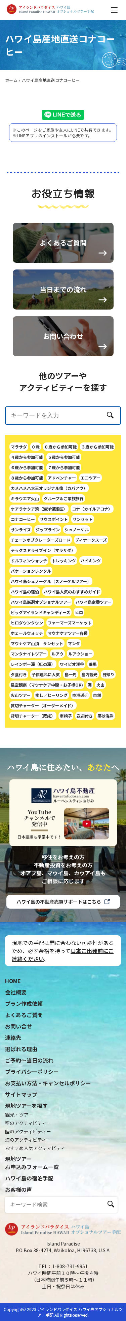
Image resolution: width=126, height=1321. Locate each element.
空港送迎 (80, 695)
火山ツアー (21, 695)
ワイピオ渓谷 (72, 664)
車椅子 (66, 716)
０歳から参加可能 (60, 446)
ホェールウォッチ (27, 633)
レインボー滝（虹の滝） (33, 664)
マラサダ (19, 446)
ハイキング (91, 560)
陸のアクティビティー (28, 1131)
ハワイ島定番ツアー (94, 602)
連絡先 (13, 1037)
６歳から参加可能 (27, 467)
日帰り (108, 674)
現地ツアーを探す (26, 1106)
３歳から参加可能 (97, 446)
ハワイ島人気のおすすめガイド (72, 591)
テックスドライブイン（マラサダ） (43, 550)
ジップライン (48, 529)
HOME (13, 981)
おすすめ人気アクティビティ (35, 1148)
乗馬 (93, 664)
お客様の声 (18, 1189)
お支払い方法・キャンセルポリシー (48, 1083)
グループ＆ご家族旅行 (64, 498)
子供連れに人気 (46, 674)
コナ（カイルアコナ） (92, 509)
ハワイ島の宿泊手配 (29, 1178)
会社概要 (16, 992)
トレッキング (64, 560)
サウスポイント (54, 519)
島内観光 (89, 674)
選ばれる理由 (21, 1049)
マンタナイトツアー (29, 653)
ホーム (11, 80)
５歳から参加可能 (64, 457)
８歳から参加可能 (27, 478)
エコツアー (90, 478)
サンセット (83, 519)
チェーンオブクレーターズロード (41, 540)
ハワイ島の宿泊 (25, 591)
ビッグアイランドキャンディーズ (40, 612)
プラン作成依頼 (24, 1003)
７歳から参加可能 (64, 467)
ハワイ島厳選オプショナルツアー (41, 602)
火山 (100, 685)
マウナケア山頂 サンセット (37, 643)
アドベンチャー (62, 478)
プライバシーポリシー (32, 1072)
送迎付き (85, 716)
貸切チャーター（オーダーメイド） (43, 705)
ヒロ (79, 612)
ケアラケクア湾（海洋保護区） (39, 509)
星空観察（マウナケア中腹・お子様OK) (47, 685)
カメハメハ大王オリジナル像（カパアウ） (49, 488)
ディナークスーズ (91, 540)
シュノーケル (77, 529)
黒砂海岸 (105, 716)
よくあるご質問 (24, 1015)
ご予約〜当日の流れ (29, 1060)
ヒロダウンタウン (27, 622)
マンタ (74, 643)
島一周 (71, 674)
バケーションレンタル (31, 571)
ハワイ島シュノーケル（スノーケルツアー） (51, 581)
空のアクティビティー (28, 1123)
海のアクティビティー (28, 1139)
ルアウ (57, 653)
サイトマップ (21, 1094)
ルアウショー (80, 653)
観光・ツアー (19, 1114)
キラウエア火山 (25, 498)
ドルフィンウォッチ (29, 560)
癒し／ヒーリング (51, 695)
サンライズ (21, 529)
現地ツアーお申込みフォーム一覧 (32, 1163)
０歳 (36, 446)
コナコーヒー (23, 519)
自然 (97, 695)
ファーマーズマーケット (70, 622)
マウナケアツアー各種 (68, 633)
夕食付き (19, 674)
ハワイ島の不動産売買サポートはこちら (58, 901)
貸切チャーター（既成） (33, 716)
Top (104, 1305)
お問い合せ (18, 1026)
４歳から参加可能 (27, 457)
